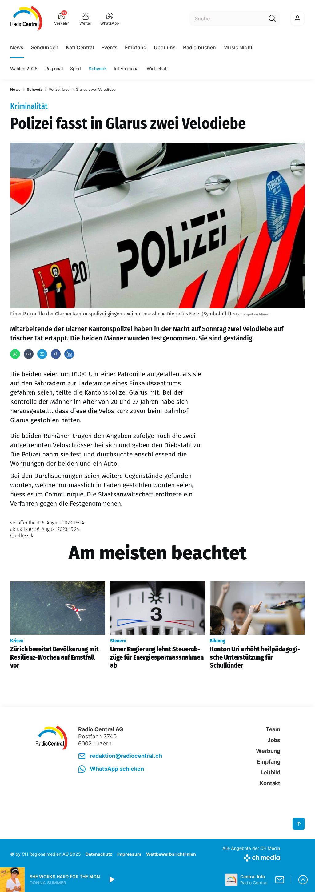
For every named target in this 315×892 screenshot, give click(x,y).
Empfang (135, 47)
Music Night (237, 47)
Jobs (273, 740)
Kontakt (270, 783)
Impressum (129, 854)
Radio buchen (199, 47)
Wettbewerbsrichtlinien (171, 854)
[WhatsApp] (15, 354)
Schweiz (97, 68)
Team (273, 729)
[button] (109, 18)
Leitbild (270, 772)
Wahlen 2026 (24, 68)
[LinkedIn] (69, 354)
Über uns (165, 47)
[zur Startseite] (26, 18)
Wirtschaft (157, 68)
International (126, 68)
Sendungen (44, 47)
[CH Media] (251, 857)
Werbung (268, 751)
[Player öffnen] (303, 879)
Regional (54, 68)
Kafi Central (80, 47)
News (17, 47)
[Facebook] (56, 354)
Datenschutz (99, 854)
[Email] (42, 354)
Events (109, 47)
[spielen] (111, 880)
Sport (76, 68)
